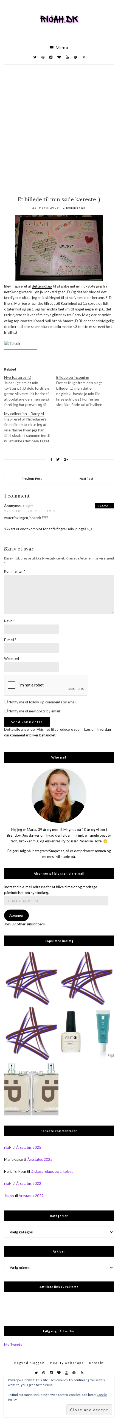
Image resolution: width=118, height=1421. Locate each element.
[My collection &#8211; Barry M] (30, 427)
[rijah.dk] (20, 347)
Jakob (9, 1196)
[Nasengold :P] (31, 1089)
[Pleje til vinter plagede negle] (87, 1034)
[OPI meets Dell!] (31, 979)
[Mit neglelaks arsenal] (31, 1034)
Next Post (86, 478)
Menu (61, 47)
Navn (9, 621)
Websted (11, 658)
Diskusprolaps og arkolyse (52, 1171)
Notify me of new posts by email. (35, 711)
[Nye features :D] (30, 391)
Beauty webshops (67, 1362)
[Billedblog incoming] (82, 391)
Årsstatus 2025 (28, 1147)
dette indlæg (42, 286)
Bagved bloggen (29, 1362)
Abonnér (16, 915)
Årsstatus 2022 (28, 1183)
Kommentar (14, 571)
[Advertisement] (59, 126)
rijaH (8, 1147)
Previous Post (32, 478)
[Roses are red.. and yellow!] (87, 979)
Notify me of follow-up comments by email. (43, 702)
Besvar (104, 505)
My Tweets (13, 1344)
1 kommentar (74, 207)
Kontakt (96, 1362)
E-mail (10, 640)
